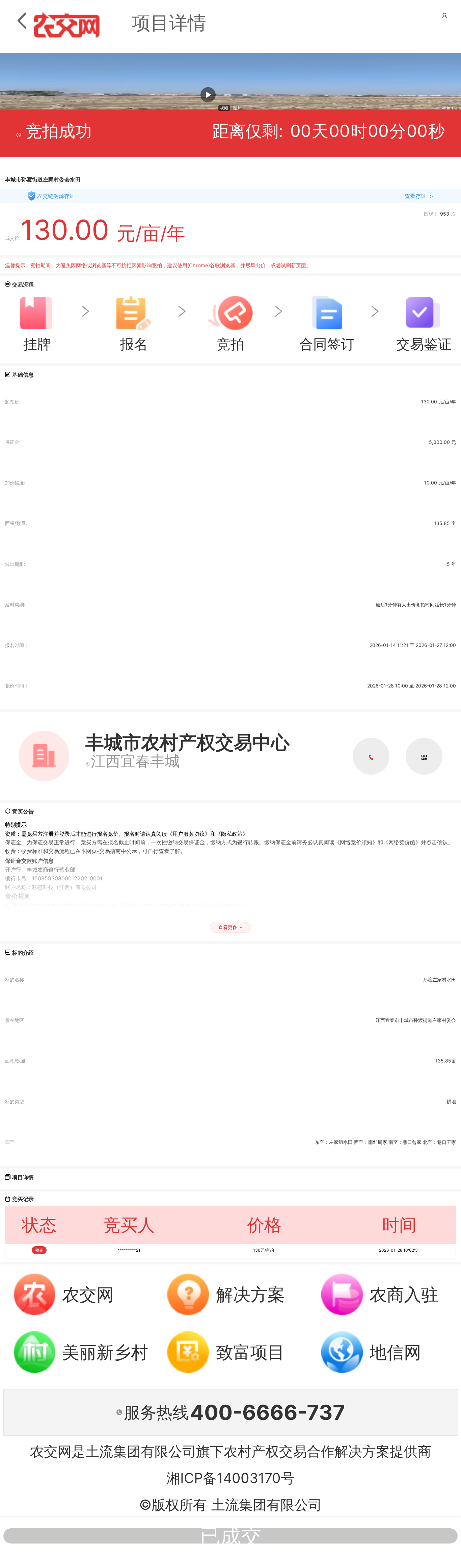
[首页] (67, 23)
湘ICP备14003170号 (230, 1478)
